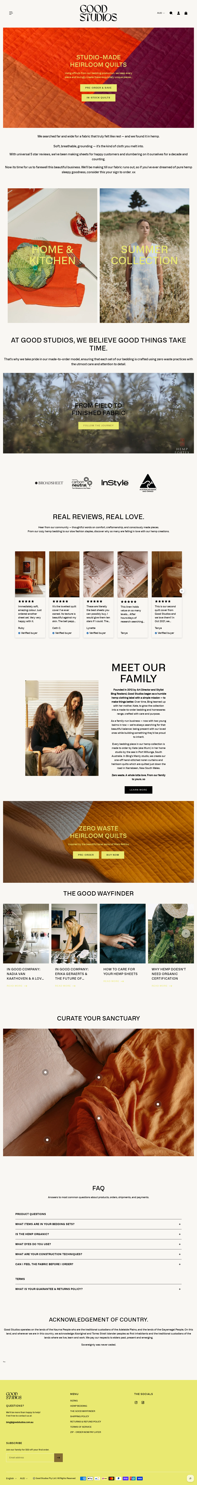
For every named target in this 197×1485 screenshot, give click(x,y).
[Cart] (186, 13)
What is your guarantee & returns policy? (49, 1289)
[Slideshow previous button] (15, 591)
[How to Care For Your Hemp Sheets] (123, 948)
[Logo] (98, 13)
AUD (22, 1478)
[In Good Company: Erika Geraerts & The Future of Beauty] (74, 948)
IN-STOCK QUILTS (98, 98)
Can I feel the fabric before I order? (44, 1264)
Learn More (138, 790)
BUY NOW (113, 855)
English (10, 1478)
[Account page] (178, 13)
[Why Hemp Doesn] (171, 948)
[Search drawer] (171, 13)
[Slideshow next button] (181, 591)
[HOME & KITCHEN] (52, 255)
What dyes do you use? (33, 1244)
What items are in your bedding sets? (45, 1224)
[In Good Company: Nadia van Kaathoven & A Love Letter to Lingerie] (26, 948)
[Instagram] (136, 1402)
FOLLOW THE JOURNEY (98, 426)
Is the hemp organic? (32, 1234)
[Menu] (11, 13)
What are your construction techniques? (48, 1254)
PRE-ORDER (86, 855)
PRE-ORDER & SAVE (98, 88)
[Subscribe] (58, 1457)
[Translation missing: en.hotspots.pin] (45, 1072)
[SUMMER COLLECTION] (144, 255)
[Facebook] (142, 1402)
